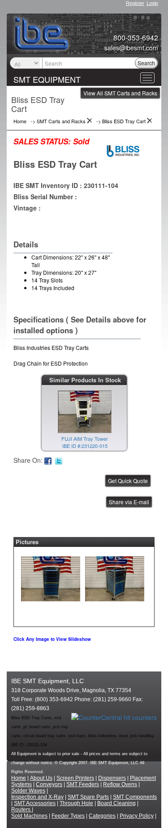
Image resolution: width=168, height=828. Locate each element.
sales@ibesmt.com (131, 47)
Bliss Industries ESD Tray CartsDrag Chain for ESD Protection (51, 355)
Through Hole (76, 803)
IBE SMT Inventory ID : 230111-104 (65, 185)
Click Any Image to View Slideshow (52, 639)
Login (152, 3)
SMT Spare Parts (88, 797)
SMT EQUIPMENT (47, 79)
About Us (41, 778)
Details (25, 244)
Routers (21, 809)
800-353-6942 (135, 38)
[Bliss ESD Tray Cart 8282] (50, 576)
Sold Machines (29, 816)
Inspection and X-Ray (37, 797)
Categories (102, 816)
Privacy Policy (137, 816)
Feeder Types (68, 816)
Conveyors (49, 784)
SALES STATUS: (42, 141)
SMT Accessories (35, 803)
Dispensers (112, 778)
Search (146, 63)
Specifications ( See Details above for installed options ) (79, 325)
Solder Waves (28, 791)
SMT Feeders (82, 784)
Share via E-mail (129, 502)
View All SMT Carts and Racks (120, 93)
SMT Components (135, 797)
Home (18, 778)
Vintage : (27, 207)
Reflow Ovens (120, 784)
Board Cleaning (116, 803)
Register (135, 3)
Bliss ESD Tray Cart (55, 164)
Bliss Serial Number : (45, 196)
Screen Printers (75, 778)
